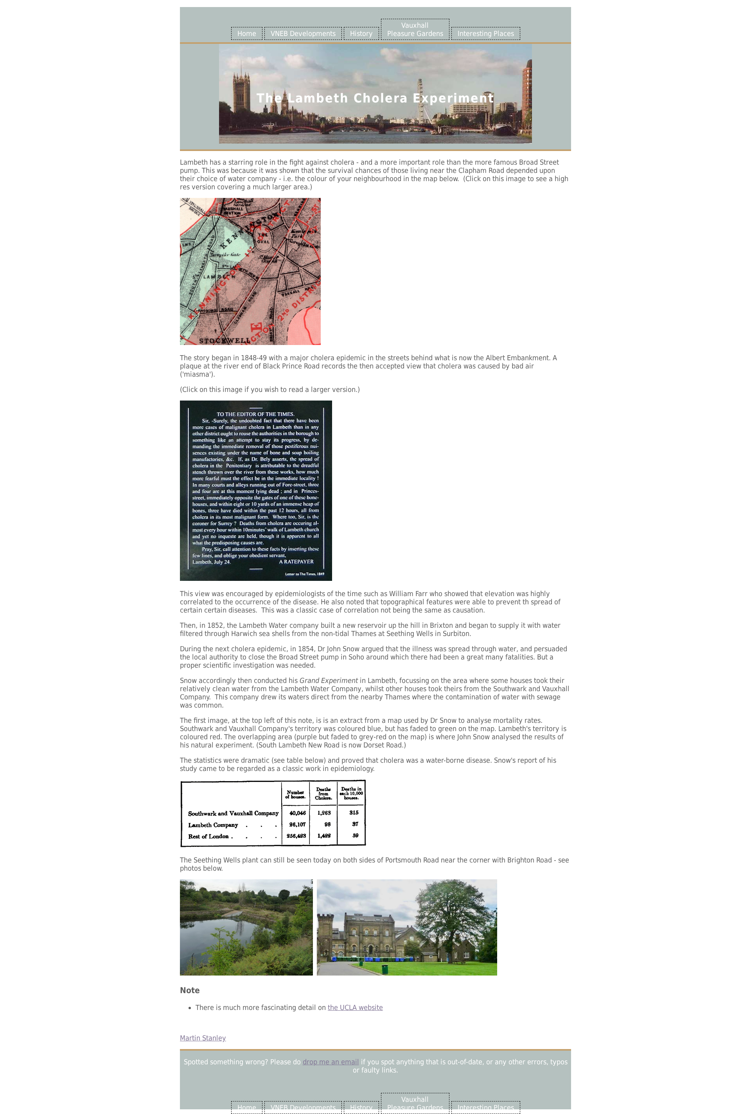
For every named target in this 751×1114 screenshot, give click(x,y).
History (361, 33)
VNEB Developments (303, 33)
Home (246, 33)
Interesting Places (486, 33)
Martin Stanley (203, 1038)
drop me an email (331, 1062)
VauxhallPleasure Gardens (415, 29)
